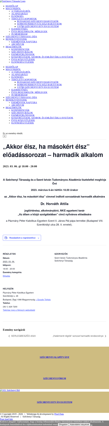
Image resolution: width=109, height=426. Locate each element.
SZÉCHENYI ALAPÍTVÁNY (54, 357)
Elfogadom (63, 424)
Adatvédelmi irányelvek (79, 424)
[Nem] (91, 425)
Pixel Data (59, 414)
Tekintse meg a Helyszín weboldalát (19, 310)
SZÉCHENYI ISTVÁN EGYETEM (54, 402)
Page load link (6, 419)
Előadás (6, 275)
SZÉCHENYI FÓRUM (54, 378)
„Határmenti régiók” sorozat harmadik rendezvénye (78, 335)
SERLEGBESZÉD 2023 (23, 335)
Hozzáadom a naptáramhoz (22, 237)
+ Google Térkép (43, 299)
